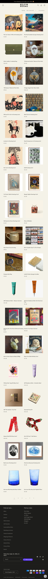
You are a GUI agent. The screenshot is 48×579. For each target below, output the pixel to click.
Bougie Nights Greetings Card (31, 194)
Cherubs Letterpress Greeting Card (32, 463)
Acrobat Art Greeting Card (10, 141)
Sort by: (23, 10)
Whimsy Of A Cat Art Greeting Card (12, 114)
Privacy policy (24, 577)
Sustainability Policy (8, 527)
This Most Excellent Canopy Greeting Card (33, 34)
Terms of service (31, 577)
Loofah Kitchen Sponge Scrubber (31, 274)
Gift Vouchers (7, 524)
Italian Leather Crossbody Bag (10, 61)
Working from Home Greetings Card (12, 221)
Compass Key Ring (8, 274)
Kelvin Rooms (7, 520)
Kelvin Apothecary (10, 577)
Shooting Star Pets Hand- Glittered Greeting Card (14, 329)
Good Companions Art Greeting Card (32, 141)
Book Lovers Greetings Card (10, 463)
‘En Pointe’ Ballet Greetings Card (11, 194)
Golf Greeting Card (28, 167)
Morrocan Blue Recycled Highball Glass (33, 489)
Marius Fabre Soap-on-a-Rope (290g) (12, 356)
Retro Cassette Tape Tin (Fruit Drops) (32, 247)
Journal (5, 517)
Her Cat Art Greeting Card (10, 167)
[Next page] (33, 498)
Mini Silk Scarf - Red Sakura (30, 436)
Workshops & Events (8, 530)
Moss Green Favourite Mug (10, 247)
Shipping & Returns (8, 536)
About (5, 511)
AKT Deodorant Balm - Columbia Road (32, 383)
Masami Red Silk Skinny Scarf (10, 436)
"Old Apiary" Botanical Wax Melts (11, 88)
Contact (5, 514)
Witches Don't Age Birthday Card (11, 383)
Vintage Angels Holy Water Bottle (31, 88)
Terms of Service (7, 540)
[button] (3, 5)
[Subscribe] (20, 559)
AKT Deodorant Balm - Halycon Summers (13, 300)
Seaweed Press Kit (28, 409)
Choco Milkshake (28, 221)
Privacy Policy (7, 546)
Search (5, 549)
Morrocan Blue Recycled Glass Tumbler (12, 489)
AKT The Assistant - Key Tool (10, 409)
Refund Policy (7, 543)
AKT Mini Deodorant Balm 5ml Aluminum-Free (33, 301)
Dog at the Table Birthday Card (31, 356)
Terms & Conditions (8, 533)
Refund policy (17, 577)
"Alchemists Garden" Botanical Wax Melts (33, 61)
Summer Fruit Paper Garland (30, 328)
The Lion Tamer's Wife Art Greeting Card (13, 34)
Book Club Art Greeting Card (30, 114)
